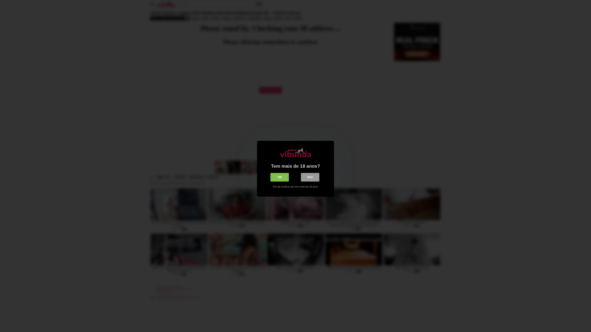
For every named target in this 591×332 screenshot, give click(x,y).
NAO (310, 177)
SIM (279, 177)
